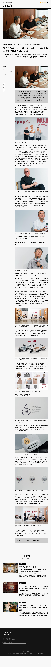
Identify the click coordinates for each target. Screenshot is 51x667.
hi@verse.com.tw (31, 653)
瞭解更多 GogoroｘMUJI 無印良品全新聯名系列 (28, 540)
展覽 (21, 583)
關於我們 (23, 651)
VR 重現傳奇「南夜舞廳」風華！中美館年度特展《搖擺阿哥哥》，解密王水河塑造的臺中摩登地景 (33, 588)
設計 (4, 66)
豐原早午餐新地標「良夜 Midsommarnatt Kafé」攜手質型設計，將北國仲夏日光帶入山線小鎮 (32, 569)
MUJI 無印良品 (41, 95)
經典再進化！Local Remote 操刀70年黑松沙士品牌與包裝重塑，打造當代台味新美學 (33, 607)
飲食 (24, 563)
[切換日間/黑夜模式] (47, 2)
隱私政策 (27, 651)
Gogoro (33, 91)
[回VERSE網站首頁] (8, 5)
